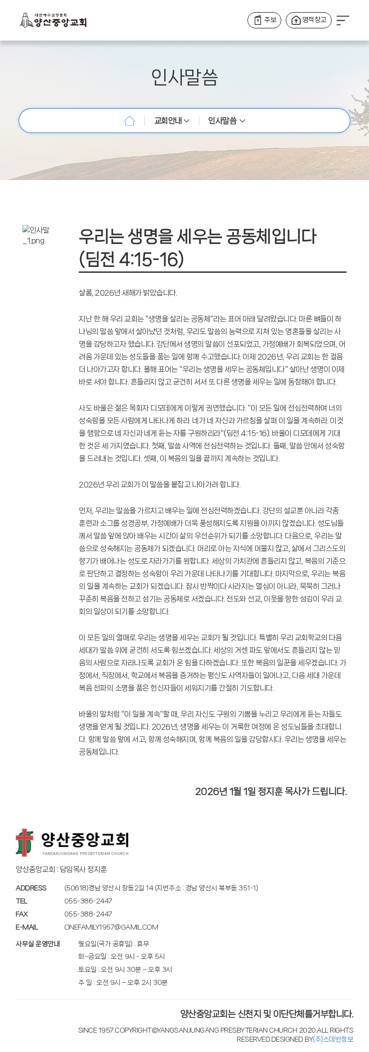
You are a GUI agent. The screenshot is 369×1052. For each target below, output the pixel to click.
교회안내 (169, 121)
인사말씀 (223, 121)
